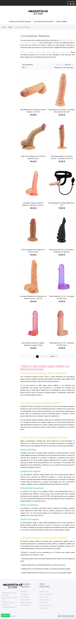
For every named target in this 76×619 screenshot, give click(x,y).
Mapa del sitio (43, 608)
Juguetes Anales (24, 600)
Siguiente (53, 356)
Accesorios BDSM (25, 605)
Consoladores (24, 594)
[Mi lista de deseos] (70, 4)
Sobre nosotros (43, 597)
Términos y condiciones (46, 594)
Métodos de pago (44, 600)
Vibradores (23, 591)
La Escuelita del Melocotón (43, 21)
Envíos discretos (44, 591)
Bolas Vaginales (24, 597)
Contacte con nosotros (45, 605)
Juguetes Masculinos (26, 602)
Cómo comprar (61, 21)
